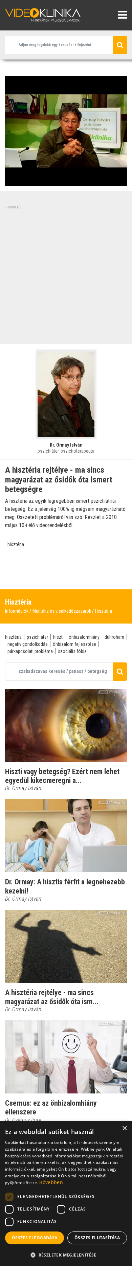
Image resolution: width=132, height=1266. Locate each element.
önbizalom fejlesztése (74, 644)
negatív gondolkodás (27, 644)
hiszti (58, 637)
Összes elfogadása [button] (35, 1238)
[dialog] (66, 1193)
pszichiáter (37, 637)
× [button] (124, 1128)
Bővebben (51, 1182)
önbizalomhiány (84, 637)
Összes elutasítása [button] (97, 1238)
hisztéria (15, 544)
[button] (66, 1254)
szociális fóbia (72, 651)
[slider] (65, 180)
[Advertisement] (66, 276)
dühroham (114, 637)
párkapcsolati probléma (30, 651)
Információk (16, 611)
